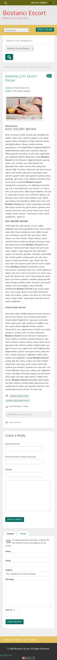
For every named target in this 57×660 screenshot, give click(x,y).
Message (10, 579)
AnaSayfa (8, 639)
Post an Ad (45, 29)
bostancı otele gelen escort (17, 400)
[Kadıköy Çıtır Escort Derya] (24, 108)
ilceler (18, 639)
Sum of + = (10, 610)
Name (8, 551)
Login (50, 3)
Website (8, 470)
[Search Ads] (9, 57)
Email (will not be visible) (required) (20, 457)
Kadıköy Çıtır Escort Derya (21, 78)
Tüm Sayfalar (30, 639)
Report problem (15, 422)
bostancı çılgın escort (19, 396)
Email (8, 561)
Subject (9, 570)
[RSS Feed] (5, 2)
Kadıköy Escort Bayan (18, 67)
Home (6, 67)
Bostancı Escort (24, 13)
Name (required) (12, 444)
